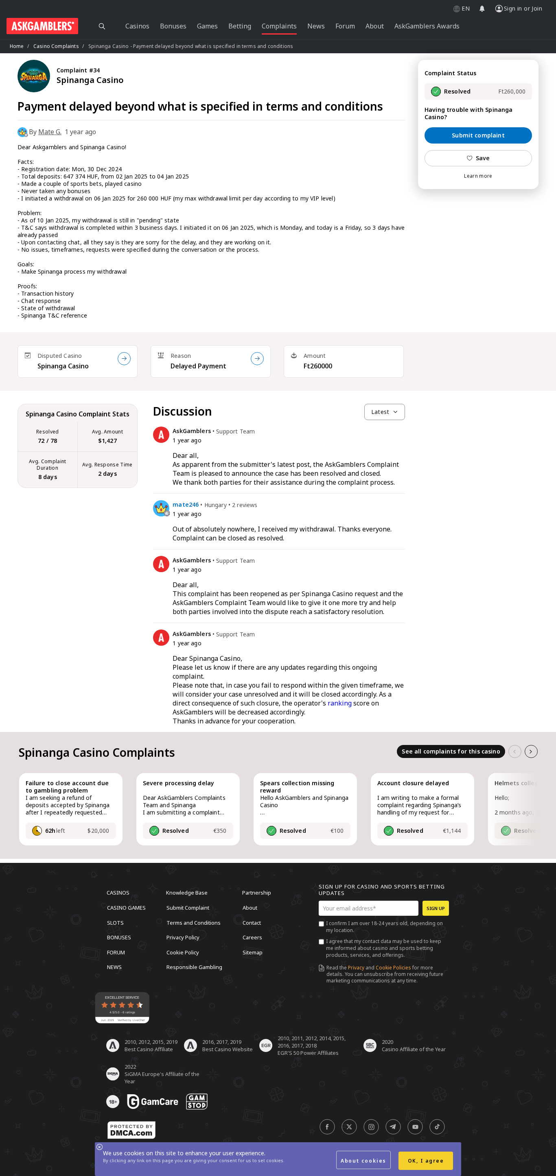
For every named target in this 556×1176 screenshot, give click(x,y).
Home (17, 46)
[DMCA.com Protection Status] (131, 1130)
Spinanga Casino (63, 366)
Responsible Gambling (194, 967)
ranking (340, 703)
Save (483, 158)
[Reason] (257, 358)
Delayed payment (198, 366)
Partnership (256, 892)
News (114, 967)
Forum (116, 952)
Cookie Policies (393, 967)
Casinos (118, 892)
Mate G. (49, 131)
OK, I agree (426, 1160)
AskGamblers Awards (427, 26)
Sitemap (253, 952)
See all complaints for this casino (451, 751)
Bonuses (119, 937)
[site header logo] (42, 26)
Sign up (436, 908)
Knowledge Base (187, 892)
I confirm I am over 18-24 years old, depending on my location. (384, 927)
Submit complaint (478, 135)
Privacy (356, 967)
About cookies (363, 1160)
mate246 (186, 504)
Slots (115, 922)
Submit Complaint (187, 907)
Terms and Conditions (193, 922)
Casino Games (126, 907)
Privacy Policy (182, 937)
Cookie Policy (182, 952)
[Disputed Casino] (124, 358)
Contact (252, 922)
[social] (327, 1127)
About (250, 907)
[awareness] (153, 1101)
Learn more (478, 176)
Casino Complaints (56, 46)
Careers (252, 937)
